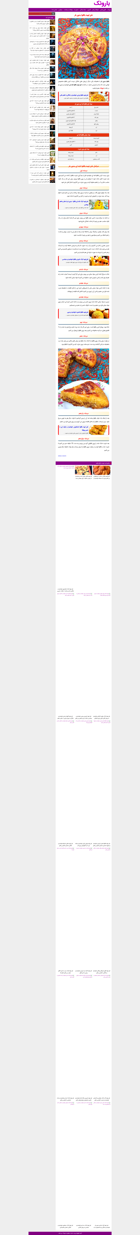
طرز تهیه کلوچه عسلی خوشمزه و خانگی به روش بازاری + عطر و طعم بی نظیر (65, 718)
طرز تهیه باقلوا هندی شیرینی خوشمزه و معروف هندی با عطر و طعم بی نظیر (101, 845)
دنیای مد (76, 10)
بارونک (109, 10)
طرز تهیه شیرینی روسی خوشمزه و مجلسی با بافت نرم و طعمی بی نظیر (83, 717)
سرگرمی (60, 10)
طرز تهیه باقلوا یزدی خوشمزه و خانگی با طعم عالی (74, 95)
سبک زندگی (83, 10)
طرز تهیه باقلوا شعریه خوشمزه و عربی (77, 312)
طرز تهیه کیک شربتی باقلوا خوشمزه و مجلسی (75, 259)
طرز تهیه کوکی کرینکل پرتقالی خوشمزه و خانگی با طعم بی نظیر (101, 972)
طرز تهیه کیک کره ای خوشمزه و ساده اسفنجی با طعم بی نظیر (65, 1099)
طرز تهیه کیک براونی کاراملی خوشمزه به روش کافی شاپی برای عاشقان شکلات (101, 718)
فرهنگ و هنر (95, 10)
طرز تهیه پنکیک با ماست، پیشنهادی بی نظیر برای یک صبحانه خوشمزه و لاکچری (102, 478)
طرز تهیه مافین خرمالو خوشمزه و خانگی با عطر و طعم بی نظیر (65, 845)
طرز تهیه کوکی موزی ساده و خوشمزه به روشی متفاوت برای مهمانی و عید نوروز (83, 478)
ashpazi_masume (62, 456)
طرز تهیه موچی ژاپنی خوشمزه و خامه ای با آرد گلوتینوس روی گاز (83, 845)
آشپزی (89, 10)
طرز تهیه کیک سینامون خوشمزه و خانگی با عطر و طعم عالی (65, 1226)
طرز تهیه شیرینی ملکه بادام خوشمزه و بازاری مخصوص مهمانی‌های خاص (83, 1099)
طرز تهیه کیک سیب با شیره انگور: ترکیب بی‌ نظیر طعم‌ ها (65, 972)
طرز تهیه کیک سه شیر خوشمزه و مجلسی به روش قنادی (83, 1226)
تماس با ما (54, 10)
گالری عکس (103, 10)
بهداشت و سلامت (68, 10)
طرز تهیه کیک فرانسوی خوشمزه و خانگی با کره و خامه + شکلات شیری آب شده (65, 591)
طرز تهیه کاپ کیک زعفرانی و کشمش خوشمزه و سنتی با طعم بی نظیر (101, 1099)
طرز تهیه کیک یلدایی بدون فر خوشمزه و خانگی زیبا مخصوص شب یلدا (101, 1227)
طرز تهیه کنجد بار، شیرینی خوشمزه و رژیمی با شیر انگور (83, 972)
